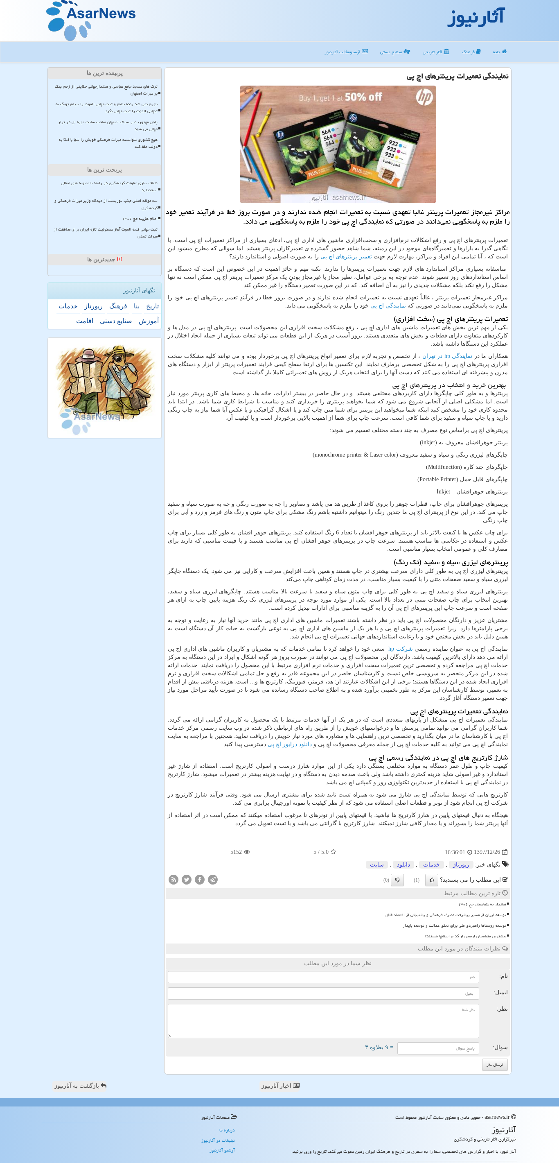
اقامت (84, 320)
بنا (137, 306)
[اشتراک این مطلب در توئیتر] (186, 879)
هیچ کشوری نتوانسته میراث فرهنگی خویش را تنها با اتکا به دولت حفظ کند (108, 143)
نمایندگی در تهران (447, 356)
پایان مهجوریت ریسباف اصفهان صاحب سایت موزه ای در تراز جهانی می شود (108, 125)
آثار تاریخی (433, 52)
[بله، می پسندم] (431, 880)
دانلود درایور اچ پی (290, 744)
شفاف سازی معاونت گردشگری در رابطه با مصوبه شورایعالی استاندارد (109, 186)
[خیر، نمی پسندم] (397, 880)
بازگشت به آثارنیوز (77, 1086)
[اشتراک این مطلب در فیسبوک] (199, 879)
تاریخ (152, 306)
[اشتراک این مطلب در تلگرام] (213, 879)
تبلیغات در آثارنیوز (218, 1140)
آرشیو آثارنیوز (222, 1150)
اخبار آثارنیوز (277, 1086)
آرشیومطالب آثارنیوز (343, 52)
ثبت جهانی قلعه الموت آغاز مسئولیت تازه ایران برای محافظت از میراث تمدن (106, 232)
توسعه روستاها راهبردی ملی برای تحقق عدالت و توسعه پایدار (454, 925)
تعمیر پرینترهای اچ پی (346, 256)
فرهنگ (469, 52)
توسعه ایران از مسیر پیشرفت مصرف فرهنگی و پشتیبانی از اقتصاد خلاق (445, 915)
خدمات (431, 865)
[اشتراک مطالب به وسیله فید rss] (173, 879)
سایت (377, 865)
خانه (497, 52)
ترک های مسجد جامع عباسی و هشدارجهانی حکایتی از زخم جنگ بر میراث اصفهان (106, 89)
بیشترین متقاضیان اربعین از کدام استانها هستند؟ (465, 936)
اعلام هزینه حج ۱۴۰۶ (140, 219)
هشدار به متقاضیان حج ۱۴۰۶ (482, 904)
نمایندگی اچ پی (388, 306)
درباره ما (227, 1130)
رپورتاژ (461, 865)
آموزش (149, 320)
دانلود (403, 865)
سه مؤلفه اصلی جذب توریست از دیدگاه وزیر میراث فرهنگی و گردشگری (106, 204)
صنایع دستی (391, 52)
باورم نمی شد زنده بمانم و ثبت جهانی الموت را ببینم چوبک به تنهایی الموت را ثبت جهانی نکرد (107, 107)
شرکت (400, 649)
